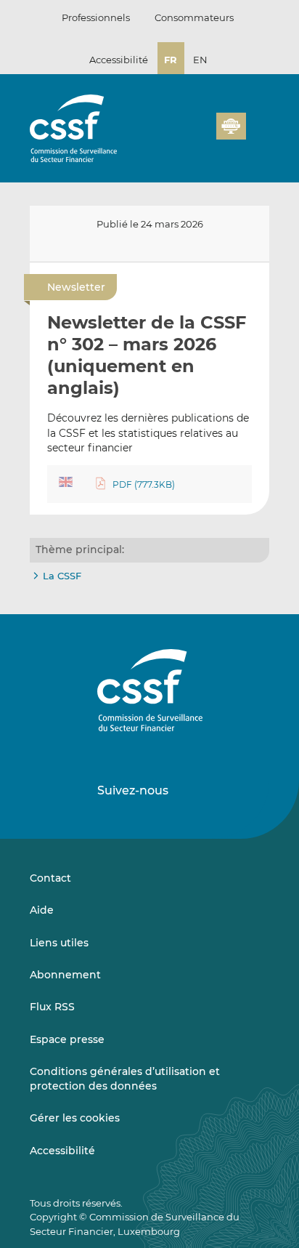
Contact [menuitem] (50, 878)
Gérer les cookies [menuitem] (75, 1117)
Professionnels (96, 17)
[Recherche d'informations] (183, 134)
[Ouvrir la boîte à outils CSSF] (200, 134)
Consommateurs (194, 17)
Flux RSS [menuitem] (52, 1006)
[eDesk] (230, 126)
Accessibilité (118, 59)
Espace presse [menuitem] (67, 1039)
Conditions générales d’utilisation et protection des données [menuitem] (125, 1078)
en (200, 59)
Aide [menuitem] (42, 910)
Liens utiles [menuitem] (59, 942)
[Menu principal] (257, 122)
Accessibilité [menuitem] (62, 1150)
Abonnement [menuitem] (65, 974)
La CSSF (62, 575)
